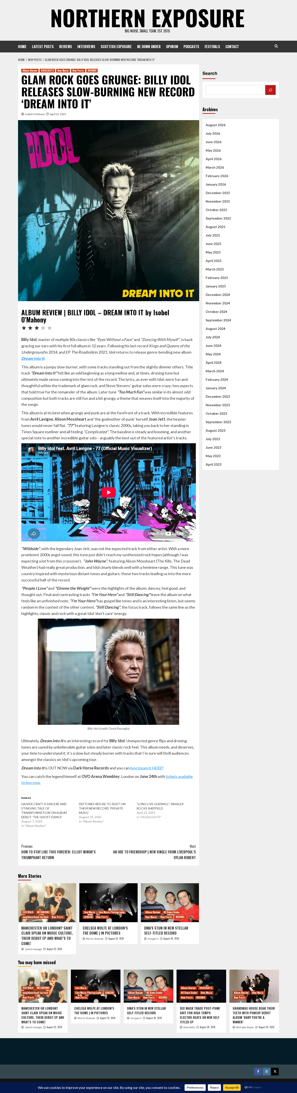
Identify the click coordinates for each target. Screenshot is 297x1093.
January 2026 (216, 184)
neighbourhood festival (35, 917)
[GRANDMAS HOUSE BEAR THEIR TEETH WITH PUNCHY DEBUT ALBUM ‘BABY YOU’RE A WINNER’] (254, 986)
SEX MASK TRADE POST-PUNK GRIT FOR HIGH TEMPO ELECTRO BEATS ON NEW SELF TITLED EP (200, 1015)
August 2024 (215, 329)
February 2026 (217, 176)
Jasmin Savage (33, 949)
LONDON (88, 917)
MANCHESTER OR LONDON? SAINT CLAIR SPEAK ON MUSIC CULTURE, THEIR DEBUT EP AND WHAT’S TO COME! (47, 935)
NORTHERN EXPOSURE (147, 17)
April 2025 (214, 261)
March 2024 (215, 371)
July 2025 (213, 235)
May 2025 (213, 252)
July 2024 (213, 337)
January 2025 (216, 286)
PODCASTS (191, 46)
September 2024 (218, 320)
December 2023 (218, 396)
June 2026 (213, 142)
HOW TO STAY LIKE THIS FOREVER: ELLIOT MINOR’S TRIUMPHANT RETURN (58, 852)
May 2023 (213, 456)
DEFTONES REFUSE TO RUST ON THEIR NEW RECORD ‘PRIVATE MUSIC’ (102, 808)
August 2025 (215, 227)
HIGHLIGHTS (47, 70)
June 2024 (213, 346)
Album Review (30, 70)
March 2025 (215, 269)
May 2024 (213, 354)
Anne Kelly (189, 1027)
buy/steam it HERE (146, 768)
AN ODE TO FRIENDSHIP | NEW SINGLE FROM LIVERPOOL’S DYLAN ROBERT (154, 852)
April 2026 (214, 159)
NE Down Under (172, 912)
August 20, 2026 (171, 938)
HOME (22, 46)
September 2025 (218, 218)
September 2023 (218, 422)
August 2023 (215, 430)
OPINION (172, 46)
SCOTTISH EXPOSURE (116, 46)
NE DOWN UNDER (149, 46)
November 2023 (218, 405)
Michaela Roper (245, 1027)
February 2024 (217, 379)
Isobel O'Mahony (35, 114)
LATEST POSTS (43, 46)
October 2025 (216, 210)
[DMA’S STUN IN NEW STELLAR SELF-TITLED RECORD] (170, 902)
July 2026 (213, 133)
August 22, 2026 (54, 949)
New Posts (78, 70)
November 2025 (218, 201)
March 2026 (215, 167)
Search (209, 73)
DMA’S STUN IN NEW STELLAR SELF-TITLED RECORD (166, 930)
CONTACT (232, 46)
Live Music (89, 912)
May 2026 (213, 150)
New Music (63, 70)
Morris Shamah (94, 938)
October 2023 (216, 413)
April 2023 (214, 464)
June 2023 (213, 447)
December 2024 (218, 295)
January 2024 (216, 388)
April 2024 (214, 362)
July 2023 (213, 439)
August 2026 (215, 125)
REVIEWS (65, 46)
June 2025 (213, 244)
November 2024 (218, 303)
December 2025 (218, 193)
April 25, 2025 (58, 114)
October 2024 (216, 312)
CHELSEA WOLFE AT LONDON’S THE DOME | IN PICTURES (105, 930)
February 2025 (217, 278)
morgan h (153, 938)
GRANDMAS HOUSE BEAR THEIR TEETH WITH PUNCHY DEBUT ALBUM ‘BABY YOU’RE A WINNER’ (254, 1015)
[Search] (276, 46)
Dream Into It (32, 358)
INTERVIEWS (86, 46)
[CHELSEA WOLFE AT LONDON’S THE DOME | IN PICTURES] (108, 902)
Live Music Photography (112, 912)
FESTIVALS (212, 46)
